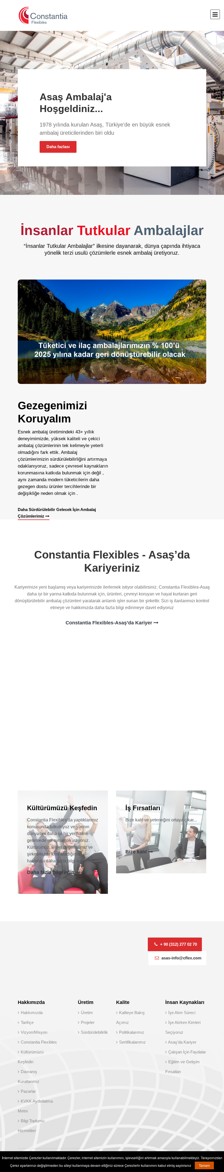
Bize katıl (136, 851)
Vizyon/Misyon (33, 1032)
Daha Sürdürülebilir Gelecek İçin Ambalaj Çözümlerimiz (57, 512)
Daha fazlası (58, 146)
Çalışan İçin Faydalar (186, 1052)
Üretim (86, 1012)
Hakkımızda (31, 1012)
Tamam (204, 1165)
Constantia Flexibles (38, 1042)
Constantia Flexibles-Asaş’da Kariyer (110, 622)
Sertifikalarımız (132, 1042)
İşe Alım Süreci (181, 1012)
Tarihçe (27, 1022)
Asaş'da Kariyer (181, 1042)
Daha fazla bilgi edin (51, 872)
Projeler (87, 1022)
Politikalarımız (131, 1032)
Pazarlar (28, 1091)
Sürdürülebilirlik (94, 1032)
